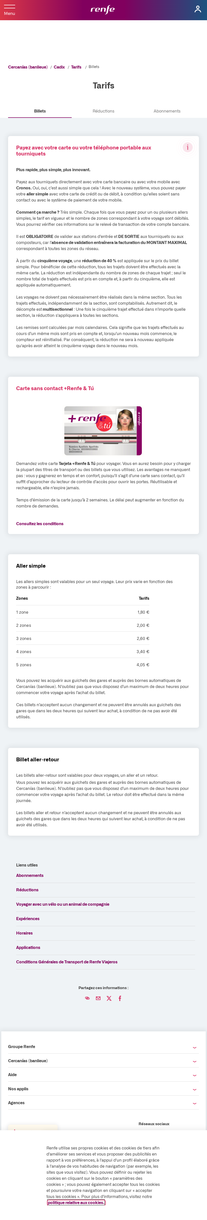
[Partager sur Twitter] (109, 998)
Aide (12, 1074)
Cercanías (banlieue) (28, 66)
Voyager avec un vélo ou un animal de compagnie (62, 903)
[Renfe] (103, 10)
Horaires (24, 932)
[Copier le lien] (87, 998)
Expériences (28, 918)
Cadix (59, 66)
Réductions (27, 889)
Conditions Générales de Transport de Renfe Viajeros (67, 961)
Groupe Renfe (21, 1046)
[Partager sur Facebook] (120, 998)
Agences (16, 1102)
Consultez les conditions (40, 523)
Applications (28, 947)
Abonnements (30, 875)
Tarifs (76, 66)
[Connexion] (198, 9)
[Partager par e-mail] (98, 998)
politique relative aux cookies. (76, 1202)
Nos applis (18, 1088)
